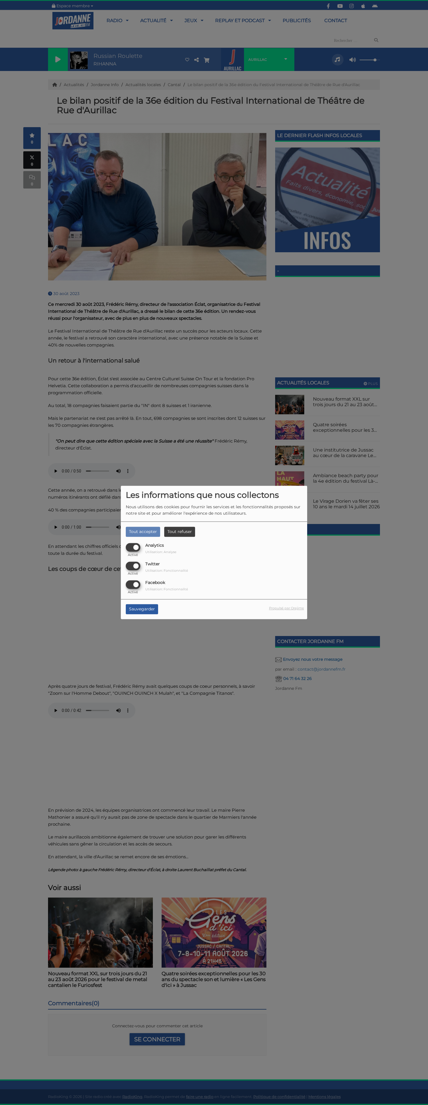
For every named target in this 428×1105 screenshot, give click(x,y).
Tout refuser (179, 531)
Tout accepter (143, 531)
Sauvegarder (142, 609)
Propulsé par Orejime (286, 608)
